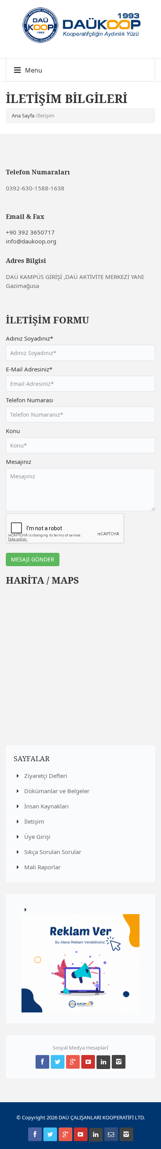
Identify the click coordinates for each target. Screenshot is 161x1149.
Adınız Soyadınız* (29, 338)
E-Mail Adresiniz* (29, 369)
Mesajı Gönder (32, 559)
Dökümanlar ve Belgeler (56, 791)
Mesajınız (18, 461)
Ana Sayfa (23, 115)
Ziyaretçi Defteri (45, 776)
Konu (13, 431)
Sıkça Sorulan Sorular (52, 852)
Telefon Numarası (29, 400)
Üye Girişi (36, 836)
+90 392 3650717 (30, 232)
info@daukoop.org (31, 241)
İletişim (33, 821)
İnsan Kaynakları (46, 806)
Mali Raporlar (42, 867)
